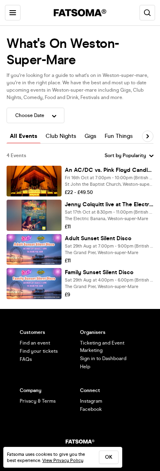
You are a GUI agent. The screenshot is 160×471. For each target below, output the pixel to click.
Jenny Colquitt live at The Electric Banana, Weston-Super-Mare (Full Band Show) (109, 204)
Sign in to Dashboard (103, 358)
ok (108, 457)
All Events (23, 136)
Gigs (90, 136)
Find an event (35, 343)
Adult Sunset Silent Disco (98, 238)
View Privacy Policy (62, 460)
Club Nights (61, 136)
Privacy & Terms (38, 401)
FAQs (26, 359)
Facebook (91, 409)
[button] (147, 136)
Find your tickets (39, 351)
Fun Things (119, 136)
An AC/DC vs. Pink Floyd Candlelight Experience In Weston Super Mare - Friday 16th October (109, 170)
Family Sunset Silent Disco (99, 272)
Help (85, 367)
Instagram (91, 401)
